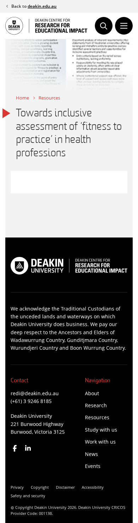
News (91, 454)
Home (22, 98)
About (92, 393)
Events (92, 466)
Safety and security (28, 495)
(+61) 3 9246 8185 (31, 401)
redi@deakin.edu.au (35, 393)
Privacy (17, 487)
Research (96, 405)
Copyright (40, 487)
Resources (49, 98)
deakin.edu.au (42, 6)
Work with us (100, 441)
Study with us (101, 429)
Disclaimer (65, 487)
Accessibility (93, 487)
